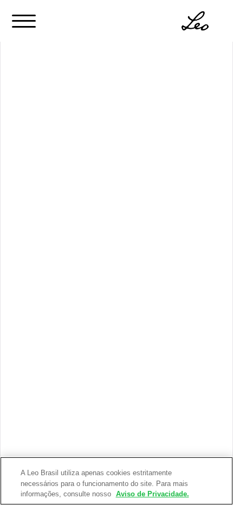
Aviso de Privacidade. (152, 494)
